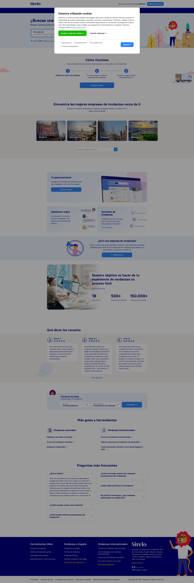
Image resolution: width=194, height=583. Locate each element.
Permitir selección (97, 33)
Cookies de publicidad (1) (70, 46)
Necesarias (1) (67, 43)
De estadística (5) (96, 43)
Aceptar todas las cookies (71, 33)
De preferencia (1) (81, 43)
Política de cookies (79, 27)
